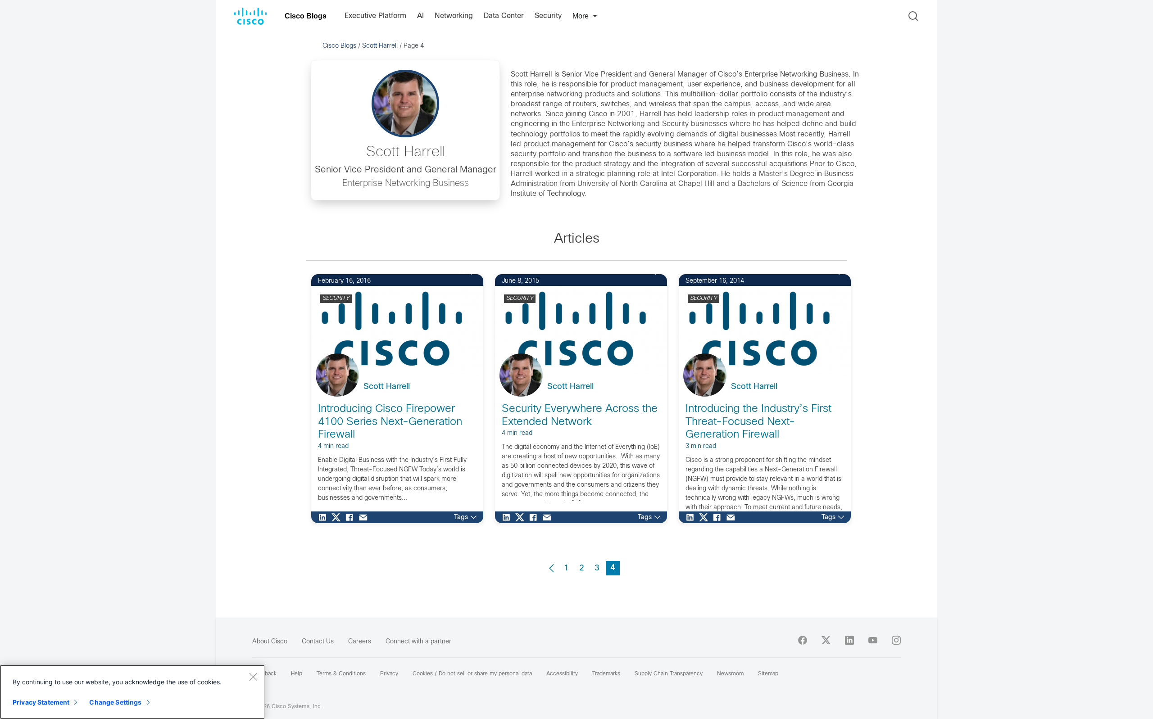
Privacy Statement (41, 702)
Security (548, 16)
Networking (454, 16)
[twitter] (826, 640)
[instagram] (896, 640)
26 (461, 272)
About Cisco (269, 642)
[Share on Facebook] (352, 517)
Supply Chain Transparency (669, 674)
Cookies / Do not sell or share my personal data (472, 674)
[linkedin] (849, 640)
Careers (359, 642)
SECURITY (336, 298)
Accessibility (562, 674)
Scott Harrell (380, 46)
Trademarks (606, 674)
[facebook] (802, 640)
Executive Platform (375, 16)
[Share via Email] (365, 517)
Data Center (504, 16)
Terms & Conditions (341, 674)
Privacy (389, 674)
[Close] (253, 676)
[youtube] (872, 640)
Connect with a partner (418, 642)
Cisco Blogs (306, 16)
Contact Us (318, 642)
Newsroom (730, 674)
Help (296, 674)
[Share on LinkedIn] (324, 517)
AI (420, 16)
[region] (132, 692)
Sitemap (768, 674)
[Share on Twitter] (338, 517)
